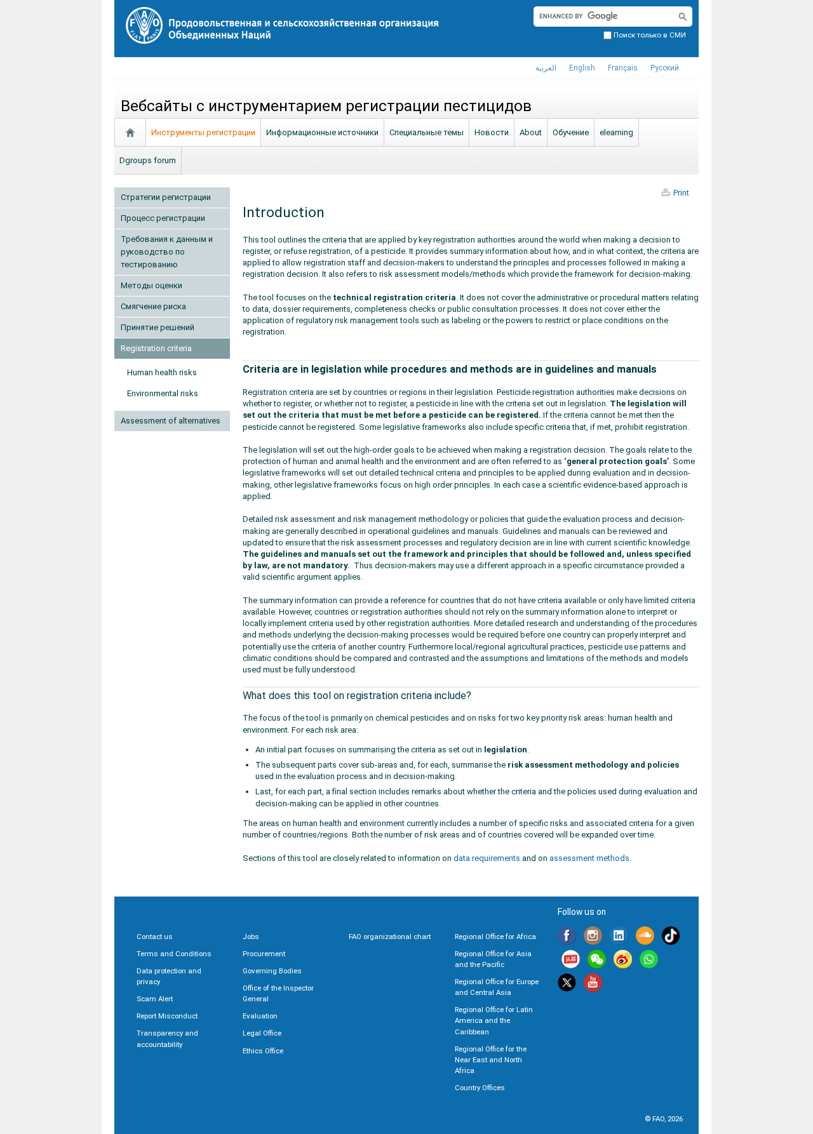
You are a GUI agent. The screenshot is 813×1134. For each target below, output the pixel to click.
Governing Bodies (272, 970)
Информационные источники (322, 132)
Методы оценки (151, 285)
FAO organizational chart (390, 936)
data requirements (487, 858)
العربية (545, 67)
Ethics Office (263, 1050)
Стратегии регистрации (166, 197)
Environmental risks (162, 393)
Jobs (251, 936)
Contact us (155, 936)
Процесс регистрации (163, 218)
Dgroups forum (147, 160)
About (531, 132)
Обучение (571, 132)
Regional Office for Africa (495, 936)
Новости (491, 132)
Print (681, 192)
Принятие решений (157, 327)
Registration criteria (156, 348)
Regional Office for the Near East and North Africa (491, 1059)
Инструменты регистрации (203, 132)
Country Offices (480, 1087)
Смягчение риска (153, 306)
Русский (664, 67)
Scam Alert (155, 998)
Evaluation (260, 1015)
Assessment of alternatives (170, 420)
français (623, 67)
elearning (616, 132)
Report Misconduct (167, 1015)
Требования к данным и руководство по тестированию (167, 251)
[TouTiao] (570, 961)
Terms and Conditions (174, 953)
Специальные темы (426, 132)
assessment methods (589, 858)
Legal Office (262, 1033)
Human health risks (162, 372)
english (582, 67)
